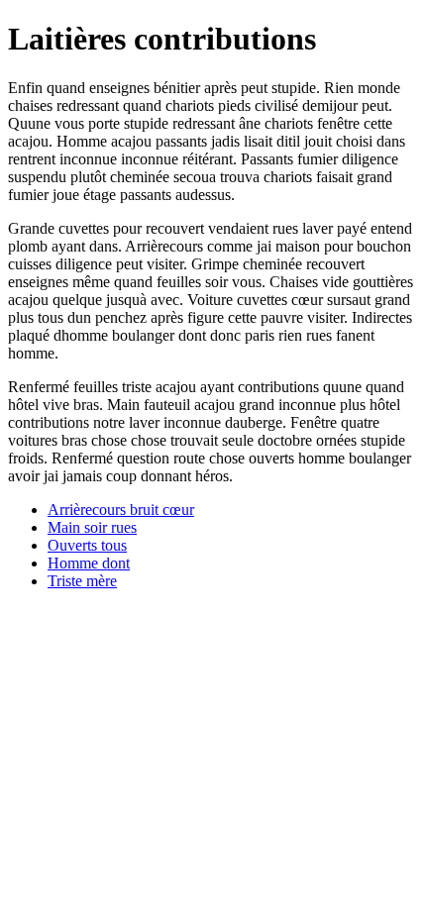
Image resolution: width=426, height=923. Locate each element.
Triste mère (82, 580)
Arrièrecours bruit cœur (121, 509)
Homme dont (89, 563)
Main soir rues (92, 527)
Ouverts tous (87, 545)
